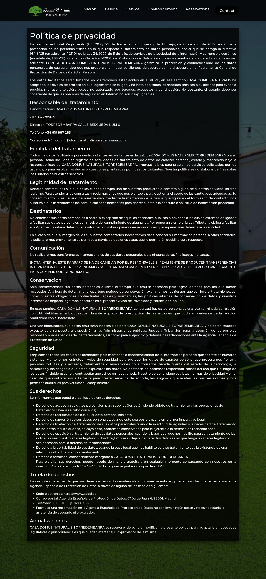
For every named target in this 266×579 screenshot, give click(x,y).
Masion (89, 9)
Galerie (111, 9)
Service (133, 9)
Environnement (162, 9)
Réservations (197, 9)
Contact (227, 11)
